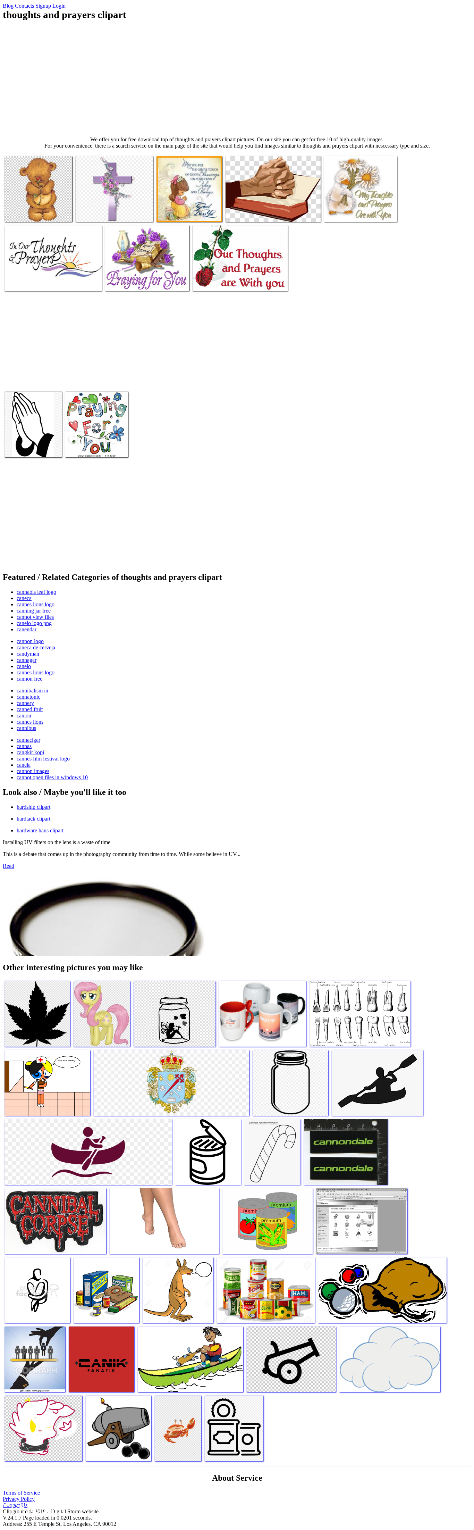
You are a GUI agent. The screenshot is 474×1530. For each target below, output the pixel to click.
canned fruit (30, 709)
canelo (24, 666)
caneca (24, 598)
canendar (26, 629)
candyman (28, 654)
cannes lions (30, 722)
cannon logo (30, 641)
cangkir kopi (30, 752)
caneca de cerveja (36, 647)
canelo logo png (34, 623)
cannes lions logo (35, 604)
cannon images (33, 771)
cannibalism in (32, 690)
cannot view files (35, 617)
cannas (24, 746)
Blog (8, 6)
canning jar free (34, 611)
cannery (25, 703)
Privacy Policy (19, 1499)
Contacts (24, 6)
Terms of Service (21, 1493)
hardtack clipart (33, 819)
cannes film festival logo (43, 759)
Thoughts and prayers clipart (34, 212)
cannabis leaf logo (36, 592)
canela (24, 765)
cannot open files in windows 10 (52, 777)
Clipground (34, 1508)
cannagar (26, 660)
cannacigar (28, 740)
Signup (43, 6)
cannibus (26, 728)
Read (8, 866)
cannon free (29, 679)
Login (59, 6)
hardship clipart (33, 807)
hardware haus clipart (40, 830)
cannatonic (28, 697)
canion (24, 715)
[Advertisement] (237, 78)
